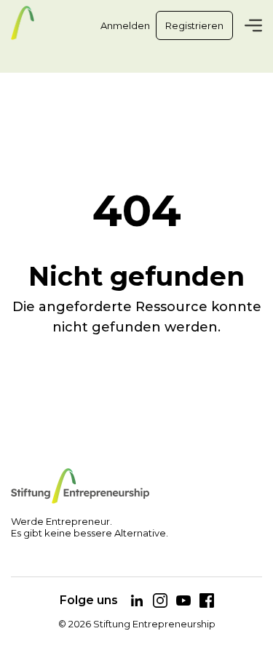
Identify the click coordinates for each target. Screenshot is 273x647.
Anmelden (125, 25)
